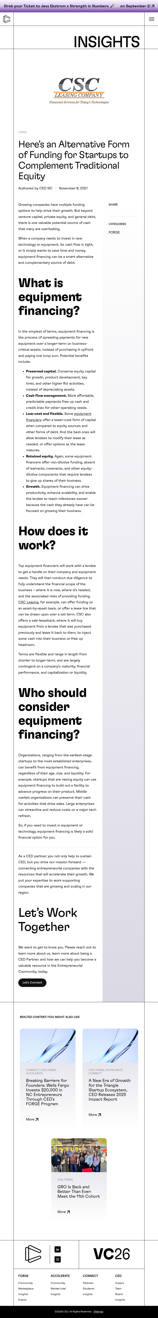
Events (22, 1300)
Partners (88, 1283)
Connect (90, 1276)
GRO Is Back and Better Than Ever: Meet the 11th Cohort (78, 1191)
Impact (119, 1283)
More (30, 1119)
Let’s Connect (32, 982)
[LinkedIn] (63, 1249)
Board (119, 1294)
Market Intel (58, 1288)
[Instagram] (63, 1259)
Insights (23, 1294)
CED (118, 1276)
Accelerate (60, 1276)
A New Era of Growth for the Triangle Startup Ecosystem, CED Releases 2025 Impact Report (109, 1089)
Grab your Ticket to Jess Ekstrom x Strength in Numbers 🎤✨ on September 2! (77, 6)
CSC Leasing (28, 602)
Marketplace (26, 1288)
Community (25, 1283)
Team (118, 1288)
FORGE (22, 132)
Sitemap (98, 1311)
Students (88, 1288)
